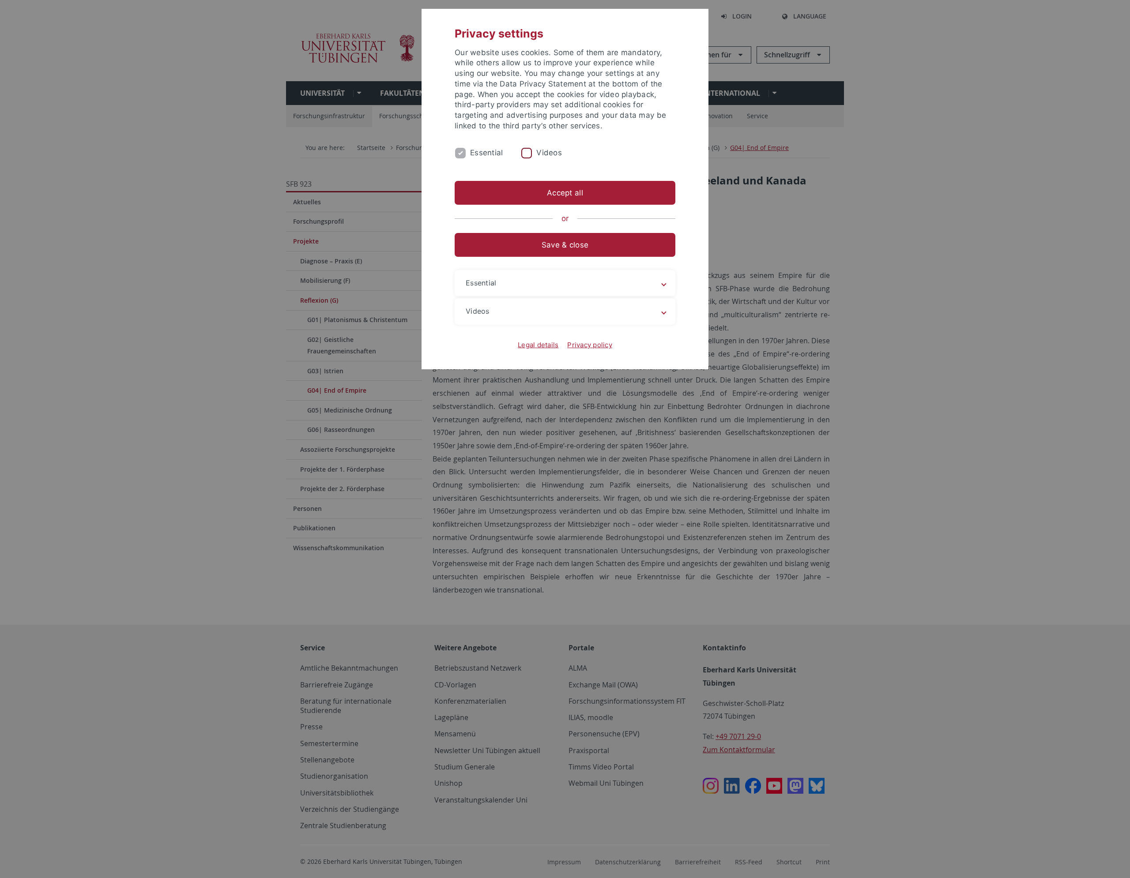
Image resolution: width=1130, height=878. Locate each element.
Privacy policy (589, 345)
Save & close (565, 244)
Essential (486, 152)
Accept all (565, 192)
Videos (549, 152)
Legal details (538, 345)
